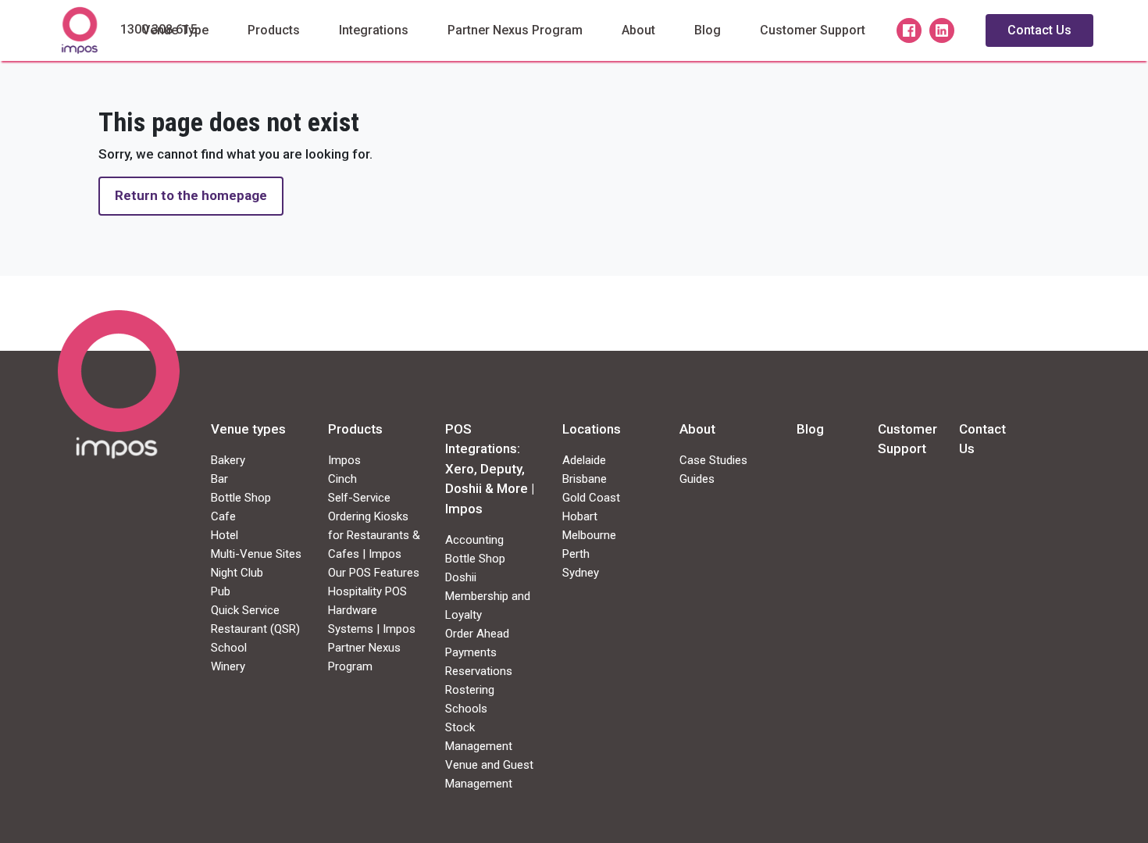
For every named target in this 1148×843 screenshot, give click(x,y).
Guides (697, 479)
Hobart (579, 516)
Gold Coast (591, 498)
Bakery (228, 460)
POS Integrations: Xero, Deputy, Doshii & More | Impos (489, 468)
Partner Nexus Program (515, 30)
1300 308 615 (158, 29)
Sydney (580, 573)
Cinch (342, 479)
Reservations (478, 671)
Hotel (224, 535)
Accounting (474, 540)
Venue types (248, 429)
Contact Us (1039, 30)
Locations (591, 429)
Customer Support (812, 30)
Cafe (223, 516)
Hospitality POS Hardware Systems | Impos (371, 610)
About (638, 30)
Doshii (460, 577)
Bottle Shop (241, 498)
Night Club (237, 573)
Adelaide (584, 460)
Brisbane (584, 479)
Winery (228, 666)
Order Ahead (477, 634)
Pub (220, 591)
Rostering (469, 690)
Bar (219, 479)
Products (274, 30)
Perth (576, 554)
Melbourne (589, 535)
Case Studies (713, 460)
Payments (471, 652)
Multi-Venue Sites (256, 554)
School (229, 648)
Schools (466, 709)
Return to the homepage (191, 195)
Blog (707, 30)
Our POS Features (373, 573)
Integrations (373, 30)
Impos (344, 460)
